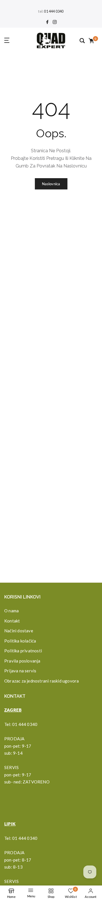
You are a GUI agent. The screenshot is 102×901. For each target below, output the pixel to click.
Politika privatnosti (23, 650)
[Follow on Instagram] (54, 22)
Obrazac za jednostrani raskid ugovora (41, 680)
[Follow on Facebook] (47, 22)
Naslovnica (51, 184)
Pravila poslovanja (22, 660)
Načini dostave (18, 630)
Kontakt (12, 620)
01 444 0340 (53, 11)
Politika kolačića (20, 640)
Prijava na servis (20, 670)
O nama (11, 610)
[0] (91, 40)
